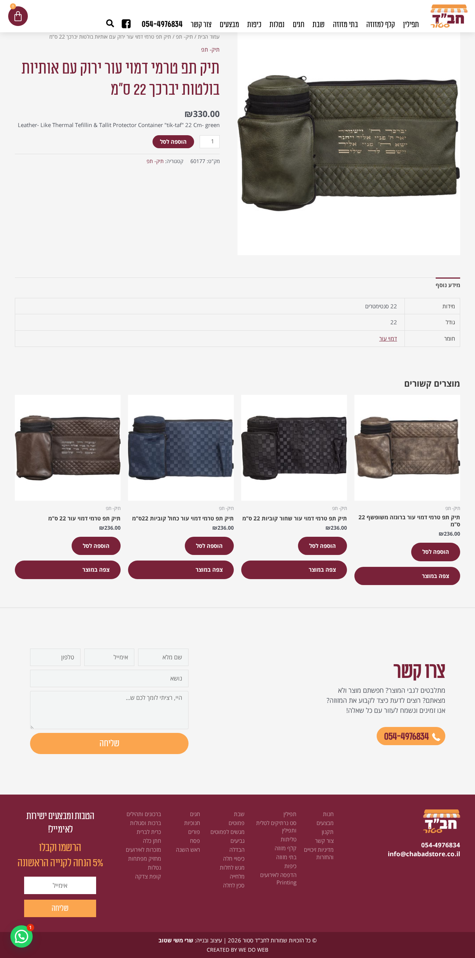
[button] (110, 23)
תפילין (290, 814)
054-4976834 (162, 24)
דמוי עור (388, 338)
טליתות (289, 839)
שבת (239, 814)
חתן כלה (152, 840)
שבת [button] (318, 24)
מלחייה (237, 876)
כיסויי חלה (234, 858)
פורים (194, 831)
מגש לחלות (232, 867)
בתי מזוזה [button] (345, 24)
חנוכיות (192, 823)
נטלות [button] (277, 24)
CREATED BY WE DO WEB (237, 949)
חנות (328, 814)
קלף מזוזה (286, 848)
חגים (195, 814)
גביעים (237, 840)
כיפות (290, 866)
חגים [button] (298, 24)
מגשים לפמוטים (227, 831)
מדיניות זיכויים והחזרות (319, 853)
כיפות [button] (254, 24)
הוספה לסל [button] (435, 551)
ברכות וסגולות (145, 823)
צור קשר (201, 24)
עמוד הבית (209, 36)
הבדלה (237, 849)
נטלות (154, 867)
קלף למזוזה (380, 24)
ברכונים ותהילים (144, 814)
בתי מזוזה (286, 857)
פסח (195, 840)
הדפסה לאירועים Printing (278, 878)
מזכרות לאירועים (143, 849)
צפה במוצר (435, 575)
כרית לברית (149, 831)
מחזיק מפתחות (144, 858)
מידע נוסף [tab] (448, 285)
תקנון (328, 831)
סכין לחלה (234, 885)
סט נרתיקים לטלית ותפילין (276, 826)
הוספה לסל (173, 141)
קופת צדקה (148, 876)
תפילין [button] (411, 24)
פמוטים (237, 823)
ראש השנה (188, 849)
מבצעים (229, 24)
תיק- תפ (184, 36)
